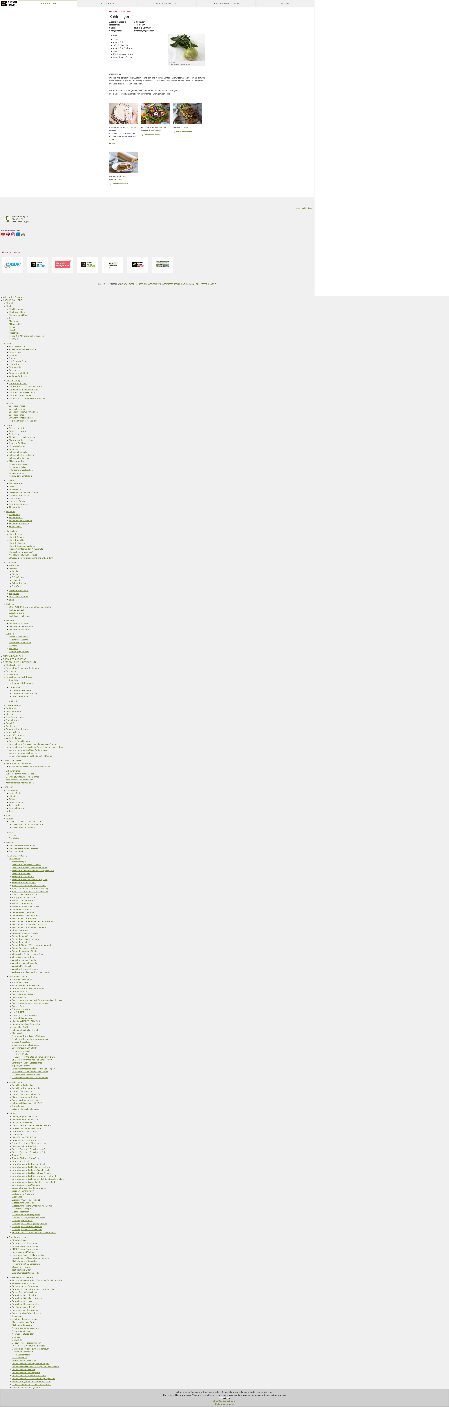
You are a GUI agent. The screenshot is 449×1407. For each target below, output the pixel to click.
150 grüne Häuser (20, 982)
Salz (115, 51)
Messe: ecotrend (20, 930)
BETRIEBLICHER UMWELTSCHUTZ (19, 662)
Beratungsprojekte (18, 976)
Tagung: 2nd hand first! (22, 1155)
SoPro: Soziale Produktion (24, 1361)
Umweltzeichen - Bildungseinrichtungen (30, 1363)
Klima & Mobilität (17, 540)
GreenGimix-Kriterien (22, 690)
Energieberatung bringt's (23, 994)
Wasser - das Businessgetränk (26, 1387)
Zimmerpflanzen (16, 507)
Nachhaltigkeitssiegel (22, 1331)
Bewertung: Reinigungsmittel (25, 1304)
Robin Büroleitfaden (21, 1355)
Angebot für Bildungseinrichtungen (22, 668)
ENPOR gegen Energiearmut (25, 1249)
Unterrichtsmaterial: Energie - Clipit (28, 1164)
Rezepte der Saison (121, 11)
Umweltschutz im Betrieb (21, 1277)
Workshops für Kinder (22, 1220)
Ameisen (16, 571)
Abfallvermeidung (17, 312)
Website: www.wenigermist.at (26, 1200)
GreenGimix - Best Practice (24, 693)
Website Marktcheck (21, 966)
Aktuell (9, 303)
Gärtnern (10, 480)
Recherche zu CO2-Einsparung (26, 1264)
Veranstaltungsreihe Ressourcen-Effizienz (31, 1381)
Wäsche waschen (17, 613)
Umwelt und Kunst (20, 1161)
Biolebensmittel (16, 428)
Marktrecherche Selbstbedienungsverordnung (33, 921)
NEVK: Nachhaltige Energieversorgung (30, 1039)
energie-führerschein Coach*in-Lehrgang (28, 750)
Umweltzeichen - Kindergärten (26, 1372)
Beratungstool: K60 (21, 991)
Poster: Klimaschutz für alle (24, 951)
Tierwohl (10, 620)
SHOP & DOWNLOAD (13, 656)
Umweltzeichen (13, 732)
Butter (122, 42)
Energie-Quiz (18, 1006)
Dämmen (13, 355)
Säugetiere (14, 593)
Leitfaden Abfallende (21, 909)
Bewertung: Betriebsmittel (24, 1295)
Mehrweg (13, 321)
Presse (204, 284)
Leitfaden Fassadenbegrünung (26, 915)
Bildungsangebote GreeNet (25, 1116)
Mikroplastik (15, 324)
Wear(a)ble (17, 1197)
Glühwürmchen (19, 577)
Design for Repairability (23, 1122)
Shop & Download (107, 3)
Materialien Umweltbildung (18, 763)
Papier (12, 327)
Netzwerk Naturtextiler (23, 1334)
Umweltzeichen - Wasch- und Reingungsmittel (33, 1378)
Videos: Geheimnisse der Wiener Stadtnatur (29, 766)
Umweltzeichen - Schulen (23, 1369)
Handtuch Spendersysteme (25, 1319)
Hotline (12, 835)
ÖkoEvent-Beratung (21, 1042)
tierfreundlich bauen (18, 596)
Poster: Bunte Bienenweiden (25, 939)
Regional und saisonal (19, 464)
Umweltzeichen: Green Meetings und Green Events (35, 1367)
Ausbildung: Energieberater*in (26, 1088)
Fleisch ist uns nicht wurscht (22, 437)
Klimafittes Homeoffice (20, 643)
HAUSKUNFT (18, 1012)
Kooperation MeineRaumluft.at (26, 1024)
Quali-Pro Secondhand (22, 1352)
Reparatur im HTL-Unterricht (25, 1140)
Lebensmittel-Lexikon (19, 458)
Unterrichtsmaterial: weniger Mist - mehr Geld (33, 1182)
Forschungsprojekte (18, 1237)
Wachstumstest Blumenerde (25, 1273)
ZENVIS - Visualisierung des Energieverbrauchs (34, 1232)
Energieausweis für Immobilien (23, 412)
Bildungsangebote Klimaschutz (26, 1119)
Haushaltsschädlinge (18, 640)
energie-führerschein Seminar (23, 753)
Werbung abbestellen (19, 652)
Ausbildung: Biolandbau (23, 1085)
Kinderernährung (17, 446)
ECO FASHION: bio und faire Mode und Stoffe (30, 607)
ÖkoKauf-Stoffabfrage (22, 683)
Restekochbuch (19, 1358)
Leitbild (12, 796)
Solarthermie (15, 370)
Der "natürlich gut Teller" (23, 1307)
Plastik (12, 330)
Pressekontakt (16, 851)
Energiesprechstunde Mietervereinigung (31, 1003)
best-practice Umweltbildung (19, 780)
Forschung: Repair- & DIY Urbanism (28, 1255)
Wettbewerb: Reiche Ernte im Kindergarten (32, 1206)
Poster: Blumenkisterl (22, 942)
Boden (12, 486)
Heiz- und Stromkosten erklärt (23, 421)
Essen (9, 425)
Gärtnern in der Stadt (19, 495)
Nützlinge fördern (17, 501)
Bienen (15, 574)
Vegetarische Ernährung (20, 476)
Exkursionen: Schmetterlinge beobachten (31, 1125)
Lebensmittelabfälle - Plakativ (26, 1030)
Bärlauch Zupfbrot (180, 127)
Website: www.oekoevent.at (25, 963)
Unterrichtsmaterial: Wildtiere (26, 1185)
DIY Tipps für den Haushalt (21, 395)
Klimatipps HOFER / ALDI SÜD (26, 1021)
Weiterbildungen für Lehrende (20, 774)
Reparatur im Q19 (20, 1054)
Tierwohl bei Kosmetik (19, 629)
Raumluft (10, 723)
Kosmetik (10, 511)
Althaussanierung (17, 346)
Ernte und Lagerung (18, 431)
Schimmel (13, 648)
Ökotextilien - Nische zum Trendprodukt (30, 1349)
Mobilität (10, 714)
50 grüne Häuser (20, 1240)
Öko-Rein (13, 680)
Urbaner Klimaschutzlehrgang (26, 1109)
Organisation (12, 790)
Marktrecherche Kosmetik (24, 918)
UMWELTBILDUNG (12, 760)
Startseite (129, 284)
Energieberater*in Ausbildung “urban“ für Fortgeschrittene (36, 747)
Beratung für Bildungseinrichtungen (22, 777)
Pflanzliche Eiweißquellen (21, 470)
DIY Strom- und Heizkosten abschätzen (27, 398)
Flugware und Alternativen (21, 440)
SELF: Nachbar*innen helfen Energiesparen (32, 1060)
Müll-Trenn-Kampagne (22, 1325)
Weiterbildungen (14, 738)
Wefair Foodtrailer (20, 1212)
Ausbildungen (15, 1082)
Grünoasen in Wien (21, 1009)
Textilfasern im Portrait (19, 616)
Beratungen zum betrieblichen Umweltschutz (33, 1289)
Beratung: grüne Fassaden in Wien (28, 988)
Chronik (9, 818)
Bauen (9, 343)
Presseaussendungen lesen (22, 845)
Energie (9, 403)
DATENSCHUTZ (154, 284)
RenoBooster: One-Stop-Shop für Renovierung (33, 1057)
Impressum (141, 284)
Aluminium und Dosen (19, 315)
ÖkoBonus (17, 1340)
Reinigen (13, 646)
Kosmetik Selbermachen (20, 520)
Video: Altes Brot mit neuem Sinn (27, 954)
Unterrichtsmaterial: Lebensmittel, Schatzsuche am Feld (38, 1179)
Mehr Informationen (224, 1404)
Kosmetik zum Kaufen (19, 523)
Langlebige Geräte (20, 1027)
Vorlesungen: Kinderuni (23, 1194)
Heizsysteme (15, 364)
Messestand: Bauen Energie (25, 933)
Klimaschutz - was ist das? (21, 552)
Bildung (12, 1113)
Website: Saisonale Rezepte (25, 969)
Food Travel (17, 1134)
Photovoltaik (15, 367)
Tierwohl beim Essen (18, 623)
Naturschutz (12, 562)
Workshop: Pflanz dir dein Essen (27, 1229)
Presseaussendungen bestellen (23, 848)
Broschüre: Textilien (21, 873)
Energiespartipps (17, 406)
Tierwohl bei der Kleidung (21, 626)
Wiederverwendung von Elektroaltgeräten (31, 1384)
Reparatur (13, 339)
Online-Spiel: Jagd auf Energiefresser (29, 1143)
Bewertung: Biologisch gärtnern (27, 1298)
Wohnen (10, 634)
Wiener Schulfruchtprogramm (26, 1215)
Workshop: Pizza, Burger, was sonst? (29, 1218)
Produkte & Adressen (166, 3)
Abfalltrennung (16, 309)
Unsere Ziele (15, 793)
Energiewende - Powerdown (25, 1310)
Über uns (285, 3)
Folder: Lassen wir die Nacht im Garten (30, 891)
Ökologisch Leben (48, 4)
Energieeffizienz (13, 711)
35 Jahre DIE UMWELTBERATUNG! (25, 821)
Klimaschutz (11, 531)
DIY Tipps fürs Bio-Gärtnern (22, 392)
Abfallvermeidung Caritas (23, 1283)
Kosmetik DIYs (16, 517)
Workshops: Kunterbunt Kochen (27, 1226)
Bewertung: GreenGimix (23, 1301)
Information (14, 859)
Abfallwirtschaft (13, 665)
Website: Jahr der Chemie (24, 960)
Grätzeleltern (18, 1106)
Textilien (10, 604)
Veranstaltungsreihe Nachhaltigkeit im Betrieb (30, 756)
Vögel (11, 599)
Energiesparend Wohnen (23, 1252)
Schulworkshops (14, 771)
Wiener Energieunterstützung (26, 1075)
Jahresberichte (16, 805)
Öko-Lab (16, 1337)
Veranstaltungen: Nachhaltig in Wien (29, 1188)
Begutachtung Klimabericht (25, 1243)
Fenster (12, 358)
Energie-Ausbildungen (19, 741)
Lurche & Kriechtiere (19, 590)
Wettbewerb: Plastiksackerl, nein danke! (31, 972)
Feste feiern (14, 434)
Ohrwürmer (17, 586)
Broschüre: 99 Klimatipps (24, 882)
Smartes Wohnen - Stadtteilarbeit (27, 1063)
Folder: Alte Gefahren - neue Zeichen (29, 885)
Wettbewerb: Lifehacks (23, 1203)
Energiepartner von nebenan (25, 1100)
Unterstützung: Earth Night (24, 1048)
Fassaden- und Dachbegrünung (23, 492)
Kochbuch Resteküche (22, 903)
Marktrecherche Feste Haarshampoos (29, 924)
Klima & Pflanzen (17, 543)
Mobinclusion (18, 1033)
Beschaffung (12, 674)
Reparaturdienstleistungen (18, 729)
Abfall (8, 306)
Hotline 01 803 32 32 (22, 979)
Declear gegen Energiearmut (25, 1246)
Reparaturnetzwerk (21, 1051)
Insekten (13, 568)
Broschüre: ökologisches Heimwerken (29, 868)
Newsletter (14, 838)
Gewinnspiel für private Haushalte (27, 824)
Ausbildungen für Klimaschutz (23, 555)
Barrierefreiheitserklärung (174, 284)
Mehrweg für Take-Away (23, 1322)
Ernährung (11, 708)
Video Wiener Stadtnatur (23, 1191)
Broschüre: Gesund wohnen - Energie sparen (33, 870)
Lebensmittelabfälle (18, 452)
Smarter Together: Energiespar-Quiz (29, 1152)
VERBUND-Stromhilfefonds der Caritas (30, 1072)
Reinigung (10, 726)
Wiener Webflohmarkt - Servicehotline (30, 1077)
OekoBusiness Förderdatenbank (27, 1343)
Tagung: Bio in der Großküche (25, 1158)
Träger (12, 799)
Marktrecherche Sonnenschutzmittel (29, 927)
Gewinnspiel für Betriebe (23, 827)
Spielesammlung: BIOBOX (24, 1146)
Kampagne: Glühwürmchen (24, 897)
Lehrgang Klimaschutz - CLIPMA (27, 1103)
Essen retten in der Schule (24, 1131)
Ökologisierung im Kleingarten (26, 1045)
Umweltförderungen (15, 735)
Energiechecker (19, 997)
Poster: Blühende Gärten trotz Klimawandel (32, 945)
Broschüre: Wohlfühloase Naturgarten (29, 879)
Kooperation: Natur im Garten (25, 906)
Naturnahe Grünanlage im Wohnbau (28, 1036)
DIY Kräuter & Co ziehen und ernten (25, 386)
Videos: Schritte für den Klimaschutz (26, 549)
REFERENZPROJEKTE (16, 856)
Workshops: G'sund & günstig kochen (29, 1224)
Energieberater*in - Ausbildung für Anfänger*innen (32, 744)
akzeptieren (224, 1398)
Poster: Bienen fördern (22, 936)
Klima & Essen (15, 534)
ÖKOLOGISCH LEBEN (13, 300)
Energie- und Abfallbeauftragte (26, 1313)
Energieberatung (17, 409)
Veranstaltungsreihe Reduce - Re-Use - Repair (33, 1069)
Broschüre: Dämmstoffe (23, 876)
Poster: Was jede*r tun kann (25, 948)
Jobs (197, 284)
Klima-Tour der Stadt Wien (24, 1137)
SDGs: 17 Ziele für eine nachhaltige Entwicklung (31, 558)
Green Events (12, 720)
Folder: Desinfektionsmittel (24, 894)
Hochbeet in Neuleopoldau (24, 1015)
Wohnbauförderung (18, 376)
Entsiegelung (15, 489)
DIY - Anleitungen (14, 380)
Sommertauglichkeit (18, 373)
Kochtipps (13, 449)
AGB (192, 284)
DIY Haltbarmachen (18, 383)
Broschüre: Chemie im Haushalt (26, 865)
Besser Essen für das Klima (24, 1292)
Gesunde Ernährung (18, 443)
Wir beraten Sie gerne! (13, 297)
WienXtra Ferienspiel (22, 1209)
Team (8, 815)
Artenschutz (15, 565)
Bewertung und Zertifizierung (20, 677)
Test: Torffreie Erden (21, 1270)
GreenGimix (14, 687)
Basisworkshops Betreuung (25, 1286)
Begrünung (11, 671)
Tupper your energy (21, 1066)
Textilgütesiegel (16, 610)
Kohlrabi (119, 39)
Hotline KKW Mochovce (23, 1018)
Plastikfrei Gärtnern (18, 504)
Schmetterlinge (19, 583)
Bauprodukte (15, 352)
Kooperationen (16, 802)
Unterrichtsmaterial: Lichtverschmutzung (31, 1167)
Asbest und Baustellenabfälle (22, 349)
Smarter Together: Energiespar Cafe (29, 1149)
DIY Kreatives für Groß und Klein (24, 389)
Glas (11, 318)
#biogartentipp (16, 483)
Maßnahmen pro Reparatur (24, 1261)
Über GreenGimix (20, 696)
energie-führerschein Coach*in (26, 1094)
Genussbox (17, 1316)
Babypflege (14, 514)
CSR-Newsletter (13, 705)
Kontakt (212, 284)
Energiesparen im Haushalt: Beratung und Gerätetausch (38, 1000)
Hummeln (16, 580)
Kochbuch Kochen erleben (24, 900)
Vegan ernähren (16, 473)
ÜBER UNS (8, 787)
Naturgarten (15, 498)
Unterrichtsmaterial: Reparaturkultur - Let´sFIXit (34, 1176)
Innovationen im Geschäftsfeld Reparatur (31, 1258)
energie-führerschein (22, 1091)
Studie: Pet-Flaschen (21, 1267)
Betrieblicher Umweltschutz (225, 3)
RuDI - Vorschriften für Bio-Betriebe (28, 1346)
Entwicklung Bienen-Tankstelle (26, 1128)
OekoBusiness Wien (15, 717)
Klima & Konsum (16, 537)
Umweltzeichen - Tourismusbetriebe (29, 1375)
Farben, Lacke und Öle (19, 637)
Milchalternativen (17, 461)
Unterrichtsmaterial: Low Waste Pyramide (31, 1170)
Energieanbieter (16, 415)
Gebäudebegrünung (18, 361)
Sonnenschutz (15, 526)
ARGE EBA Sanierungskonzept (26, 985)
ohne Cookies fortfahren (224, 1401)
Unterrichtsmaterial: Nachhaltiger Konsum (31, 1173)
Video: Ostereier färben (23, 957)
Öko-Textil (13, 701)
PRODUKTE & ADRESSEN (15, 659)
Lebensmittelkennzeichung (21, 455)
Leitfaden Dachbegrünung (24, 912)
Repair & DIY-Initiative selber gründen (26, 336)
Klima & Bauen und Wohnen (22, 546)
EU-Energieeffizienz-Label (21, 418)
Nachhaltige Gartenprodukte (25, 1328)
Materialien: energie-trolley (24, 1097)
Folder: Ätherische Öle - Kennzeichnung (30, 888)
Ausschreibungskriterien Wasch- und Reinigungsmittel (37, 1280)
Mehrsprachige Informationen (20, 783)
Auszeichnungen (16, 808)
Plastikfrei (14, 333)
